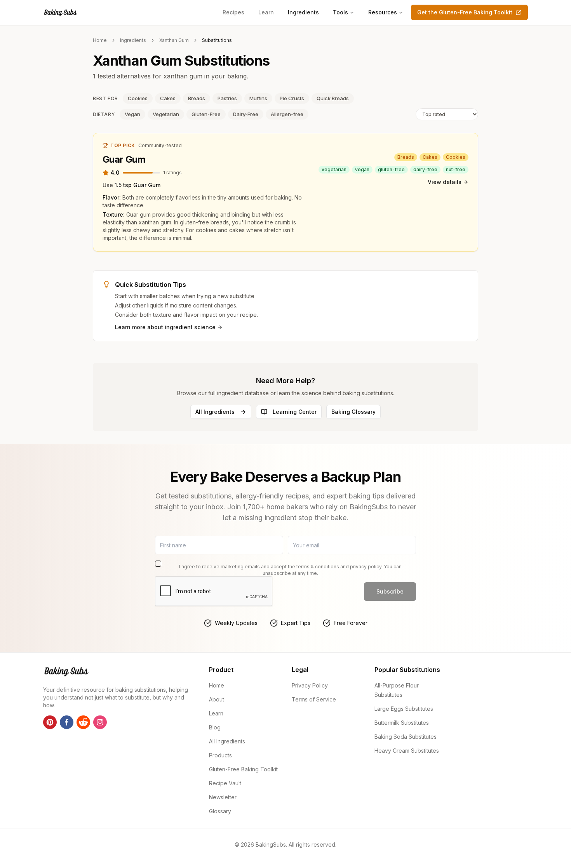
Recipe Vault (225, 783)
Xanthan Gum (174, 40)
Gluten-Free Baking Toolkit (243, 769)
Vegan (132, 114)
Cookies (138, 98)
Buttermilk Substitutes (401, 722)
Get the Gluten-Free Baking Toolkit (464, 12)
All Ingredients (215, 411)
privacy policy (365, 566)
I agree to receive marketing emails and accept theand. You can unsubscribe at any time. (290, 570)
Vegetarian (166, 114)
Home (100, 40)
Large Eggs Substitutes (403, 708)
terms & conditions (317, 566)
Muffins (258, 98)
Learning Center (295, 411)
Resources (382, 12)
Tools (340, 12)
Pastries (227, 98)
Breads (196, 98)
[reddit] (83, 722)
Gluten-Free (206, 114)
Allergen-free (287, 114)
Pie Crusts (292, 98)
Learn (266, 12)
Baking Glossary (353, 411)
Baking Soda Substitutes (405, 736)
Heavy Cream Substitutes (406, 750)
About (216, 699)
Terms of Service (314, 699)
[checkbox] (158, 564)
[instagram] (100, 722)
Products (220, 755)
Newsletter (223, 797)
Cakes (168, 98)
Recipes (233, 12)
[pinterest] (50, 722)
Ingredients (303, 12)
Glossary (220, 811)
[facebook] (66, 722)
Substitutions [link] (217, 40)
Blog (215, 727)
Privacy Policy (310, 685)
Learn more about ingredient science (165, 327)
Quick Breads (333, 98)
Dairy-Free (245, 114)
